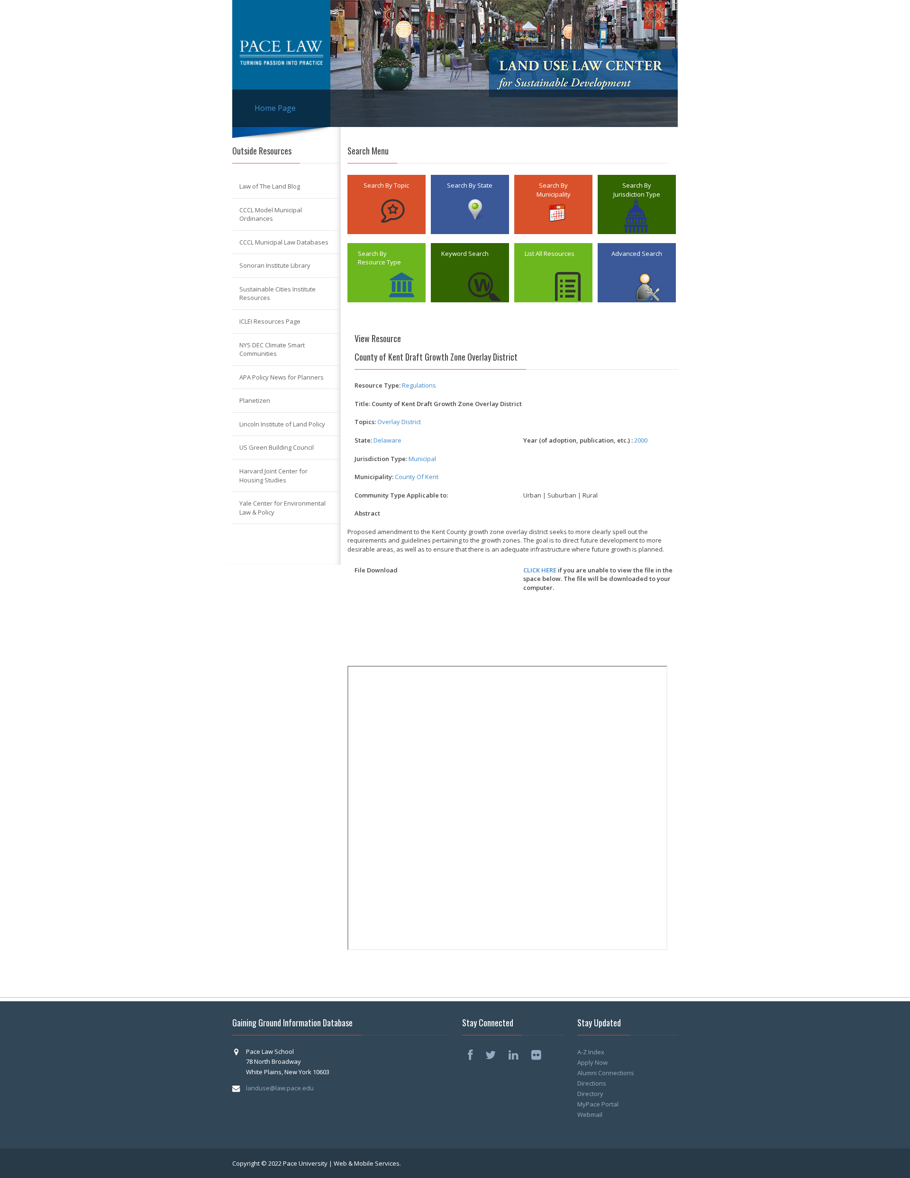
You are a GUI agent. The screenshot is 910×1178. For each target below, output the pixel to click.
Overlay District (399, 421)
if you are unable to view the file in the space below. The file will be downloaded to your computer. (598, 579)
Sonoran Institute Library (274, 265)
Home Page (275, 108)
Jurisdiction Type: (381, 458)
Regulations (419, 385)
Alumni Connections (605, 1073)
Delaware (387, 440)
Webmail (589, 1114)
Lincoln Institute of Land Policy (282, 424)
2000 (640, 440)
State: (363, 440)
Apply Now (592, 1062)
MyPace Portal (598, 1104)
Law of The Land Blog (269, 186)
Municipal (422, 458)
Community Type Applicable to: (401, 495)
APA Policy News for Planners (281, 377)
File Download (376, 570)
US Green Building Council (276, 447)
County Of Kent (416, 476)
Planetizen (254, 400)
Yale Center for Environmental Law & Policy (282, 508)
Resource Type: (377, 385)
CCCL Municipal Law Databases (283, 242)
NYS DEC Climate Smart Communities (272, 349)
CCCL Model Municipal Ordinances (270, 214)
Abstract (367, 513)
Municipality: (374, 476)
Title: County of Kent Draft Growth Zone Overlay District (438, 403)
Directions (591, 1083)
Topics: (365, 421)
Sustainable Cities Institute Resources (277, 293)
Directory (590, 1093)
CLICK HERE (539, 570)
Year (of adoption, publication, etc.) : (578, 440)
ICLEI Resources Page (269, 321)
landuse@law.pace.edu (280, 1088)
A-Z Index (590, 1052)
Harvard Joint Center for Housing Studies (273, 475)
